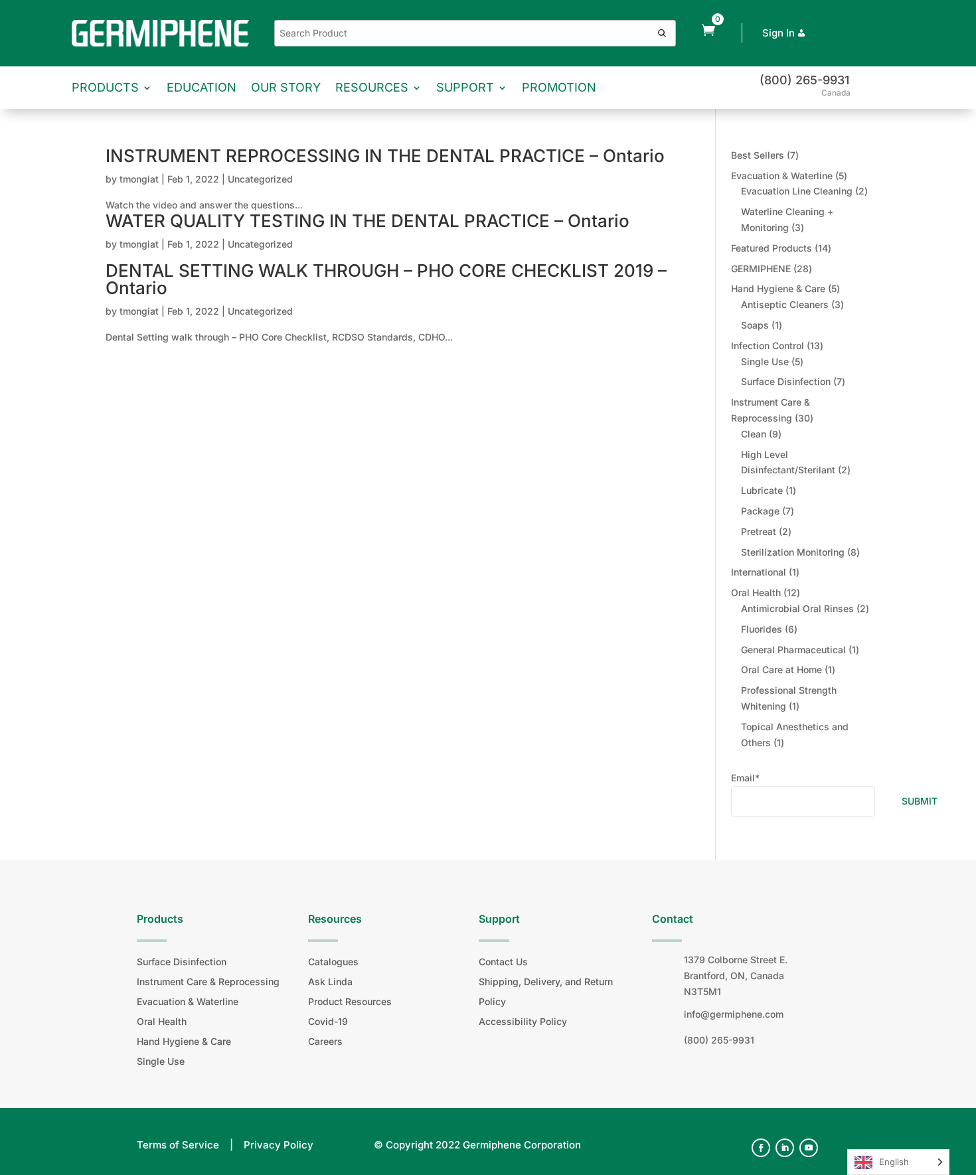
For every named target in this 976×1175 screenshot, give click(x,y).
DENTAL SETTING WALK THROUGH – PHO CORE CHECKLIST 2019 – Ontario (386, 279)
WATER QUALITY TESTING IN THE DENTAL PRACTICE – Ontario (367, 220)
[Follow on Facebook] (761, 1147)
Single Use (161, 1061)
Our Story (286, 87)
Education (201, 87)
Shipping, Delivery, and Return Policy (546, 991)
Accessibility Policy (523, 1021)
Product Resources (350, 1001)
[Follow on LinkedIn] (784, 1147)
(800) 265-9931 (804, 80)
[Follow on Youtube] (808, 1147)
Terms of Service (178, 1144)
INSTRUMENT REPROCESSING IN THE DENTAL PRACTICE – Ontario (385, 155)
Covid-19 (328, 1021)
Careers (325, 1041)
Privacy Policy (278, 1144)
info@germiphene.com (733, 1014)
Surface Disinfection (181, 961)
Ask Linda (330, 981)
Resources (371, 87)
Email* (745, 777)
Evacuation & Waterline (187, 1001)
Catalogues (333, 961)
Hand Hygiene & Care (184, 1041)
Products (105, 87)
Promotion (559, 87)
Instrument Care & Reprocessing (208, 981)
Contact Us (503, 961)
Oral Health (162, 1021)
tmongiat (139, 179)
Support (465, 87)
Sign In (778, 33)
